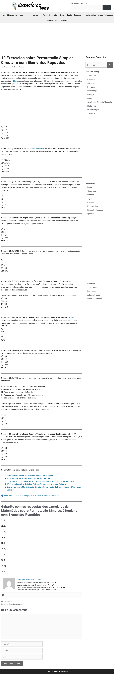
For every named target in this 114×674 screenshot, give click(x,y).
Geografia (53, 15)
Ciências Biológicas (15, 15)
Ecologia (91, 87)
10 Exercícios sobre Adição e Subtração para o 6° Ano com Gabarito (36, 484)
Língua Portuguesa (105, 15)
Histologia (91, 106)
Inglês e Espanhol (74, 15)
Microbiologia (93, 110)
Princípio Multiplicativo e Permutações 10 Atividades (30, 475)
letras (16, 81)
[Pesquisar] (110, 65)
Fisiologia (91, 98)
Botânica (91, 79)
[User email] (3, 595)
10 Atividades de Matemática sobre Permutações (28, 478)
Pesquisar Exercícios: (80, 3)
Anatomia (91, 75)
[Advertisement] (57, 38)
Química (50, 21)
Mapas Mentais (61, 21)
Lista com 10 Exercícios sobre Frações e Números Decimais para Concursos (40, 481)
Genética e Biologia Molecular (99, 102)
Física (45, 15)
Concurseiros (32, 15)
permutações (35, 148)
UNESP (73, 317)
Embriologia (92, 91)
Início (3, 15)
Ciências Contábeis (95, 299)
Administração (93, 295)
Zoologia (91, 113)
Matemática (91, 15)
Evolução (91, 94)
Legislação (92, 291)
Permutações (18, 604)
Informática (92, 287)
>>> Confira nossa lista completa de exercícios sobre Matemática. (32, 495)
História (62, 15)
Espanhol (91, 202)
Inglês (90, 198)
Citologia (91, 83)
